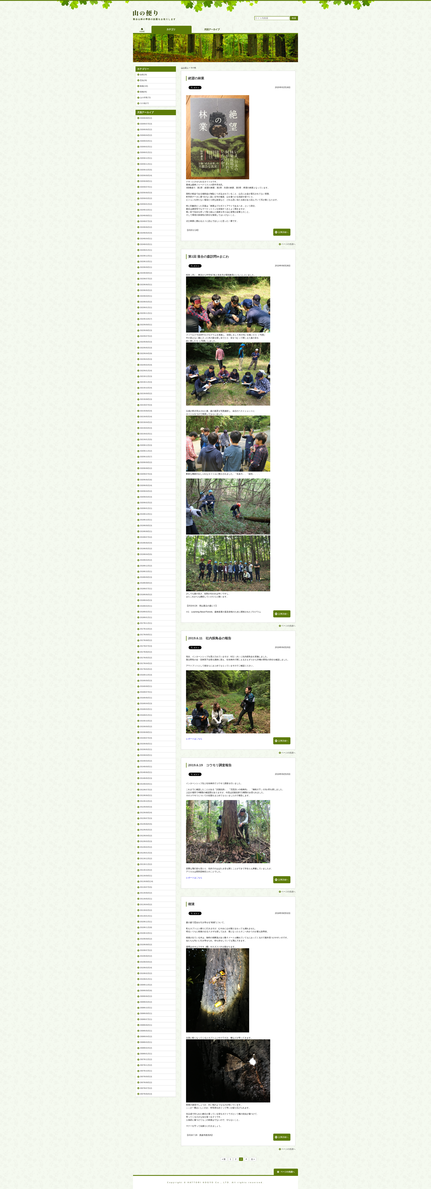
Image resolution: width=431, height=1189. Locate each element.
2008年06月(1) (146, 1025)
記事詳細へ (283, 232)
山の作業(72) (145, 97)
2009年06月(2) (146, 996)
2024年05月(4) (146, 233)
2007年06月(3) (146, 1094)
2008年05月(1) (146, 1031)
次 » (253, 1159)
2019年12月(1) (146, 514)
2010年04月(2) (146, 962)
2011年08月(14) (146, 881)
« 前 (224, 1159)
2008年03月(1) (146, 1042)
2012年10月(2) (146, 801)
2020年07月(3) (146, 474)
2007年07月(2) (146, 1088)
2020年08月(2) (146, 468)
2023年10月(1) (146, 261)
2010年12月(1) (146, 922)
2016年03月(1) (146, 709)
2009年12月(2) (146, 985)
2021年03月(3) (146, 428)
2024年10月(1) (146, 210)
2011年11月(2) (146, 864)
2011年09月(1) (146, 876)
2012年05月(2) (146, 830)
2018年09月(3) (146, 577)
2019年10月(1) (146, 520)
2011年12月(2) (146, 858)
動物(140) (144, 86)
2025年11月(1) (146, 164)
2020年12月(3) (146, 445)
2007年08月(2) (146, 1082)
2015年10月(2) (146, 721)
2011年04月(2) (146, 904)
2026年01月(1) (146, 152)
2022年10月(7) (146, 319)
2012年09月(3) (146, 807)
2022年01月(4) (146, 371)
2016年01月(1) (146, 715)
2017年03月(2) (146, 669)
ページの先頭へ (288, 244)
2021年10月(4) (146, 388)
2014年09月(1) (146, 767)
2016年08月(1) (146, 686)
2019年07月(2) (146, 537)
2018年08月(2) (146, 583)
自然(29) (143, 75)
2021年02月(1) (146, 434)
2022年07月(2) (146, 336)
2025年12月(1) (146, 158)
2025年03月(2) (146, 198)
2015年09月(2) (146, 726)
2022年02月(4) (146, 365)
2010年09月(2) (146, 939)
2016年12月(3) (146, 675)
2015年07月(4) (146, 738)
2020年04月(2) (146, 491)
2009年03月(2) (146, 1002)
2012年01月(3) (146, 853)
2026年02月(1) (146, 147)
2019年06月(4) (146, 543)
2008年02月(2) (146, 1048)
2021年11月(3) (146, 382)
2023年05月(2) (146, 290)
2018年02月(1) (146, 612)
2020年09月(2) (146, 462)
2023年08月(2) (146, 273)
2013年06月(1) (146, 795)
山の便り (184, 68)
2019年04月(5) (146, 554)
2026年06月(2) (146, 129)
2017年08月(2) (146, 640)
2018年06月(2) (146, 594)
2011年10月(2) (146, 870)
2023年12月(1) (146, 256)
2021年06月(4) (146, 411)
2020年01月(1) (146, 508)
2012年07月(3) (146, 818)
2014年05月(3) (146, 778)
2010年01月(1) (146, 979)
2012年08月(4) (146, 813)
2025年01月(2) (146, 204)
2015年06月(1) (146, 744)
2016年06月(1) (146, 698)
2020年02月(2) (146, 503)
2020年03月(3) (146, 497)
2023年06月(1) (146, 285)
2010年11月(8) (146, 927)
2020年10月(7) (146, 457)
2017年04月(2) (146, 663)
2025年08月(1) (146, 181)
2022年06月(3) (146, 342)
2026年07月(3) (146, 124)
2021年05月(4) (146, 417)
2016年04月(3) (146, 703)
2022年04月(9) (146, 353)
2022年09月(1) (146, 325)
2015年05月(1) (146, 749)
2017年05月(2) (146, 658)
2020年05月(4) (146, 485)
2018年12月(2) (146, 566)
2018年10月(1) (146, 571)
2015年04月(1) (146, 755)
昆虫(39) (143, 80)
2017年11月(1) (146, 623)
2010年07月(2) (146, 950)
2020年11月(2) (146, 451)
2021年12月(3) (146, 376)
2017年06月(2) (146, 652)
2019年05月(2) (146, 549)
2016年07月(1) (146, 692)
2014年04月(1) (146, 784)
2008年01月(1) (146, 1054)
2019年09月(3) (146, 525)
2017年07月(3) (146, 646)
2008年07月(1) (146, 1019)
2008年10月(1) (146, 1008)
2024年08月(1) (146, 215)
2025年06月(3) (146, 193)
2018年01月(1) (146, 617)
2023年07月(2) (146, 279)
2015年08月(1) (146, 732)
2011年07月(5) (146, 887)
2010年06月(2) (146, 956)
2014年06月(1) (146, 772)
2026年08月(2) (146, 118)
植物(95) (143, 92)
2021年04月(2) (146, 422)
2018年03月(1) (146, 606)
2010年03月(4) (146, 968)
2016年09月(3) (146, 681)
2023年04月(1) (146, 296)
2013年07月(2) (146, 790)
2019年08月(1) (146, 531)
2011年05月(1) (146, 899)
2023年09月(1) (146, 267)
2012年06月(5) (146, 824)
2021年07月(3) (146, 405)
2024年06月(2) (146, 227)
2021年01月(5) (146, 439)
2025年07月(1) (146, 187)
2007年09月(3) (146, 1077)
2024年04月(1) (146, 239)
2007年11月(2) (146, 1065)
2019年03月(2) (146, 560)
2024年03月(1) (146, 244)
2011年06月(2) (146, 893)
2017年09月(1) (146, 635)
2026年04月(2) (146, 135)
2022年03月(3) (146, 359)
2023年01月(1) (146, 307)
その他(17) (144, 103)
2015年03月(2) (146, 761)
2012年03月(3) (146, 841)
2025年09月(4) (146, 175)
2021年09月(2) (146, 393)
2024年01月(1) (146, 250)
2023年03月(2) (146, 302)
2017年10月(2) (146, 629)
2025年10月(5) (146, 170)
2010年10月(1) (146, 933)
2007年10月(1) (146, 1071)
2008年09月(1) (146, 1013)
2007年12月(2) (146, 1059)
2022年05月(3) (146, 348)
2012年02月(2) (146, 847)
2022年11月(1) (146, 313)
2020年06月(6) (146, 480)
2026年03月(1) (146, 141)
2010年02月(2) (146, 973)
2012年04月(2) (146, 836)
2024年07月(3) (146, 221)
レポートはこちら (194, 739)
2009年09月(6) (146, 990)
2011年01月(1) (146, 916)
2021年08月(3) (146, 399)
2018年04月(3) (146, 600)
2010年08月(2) (146, 945)
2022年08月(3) (146, 330)
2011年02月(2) (146, 910)
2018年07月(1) (146, 589)
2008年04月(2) (146, 1036)
